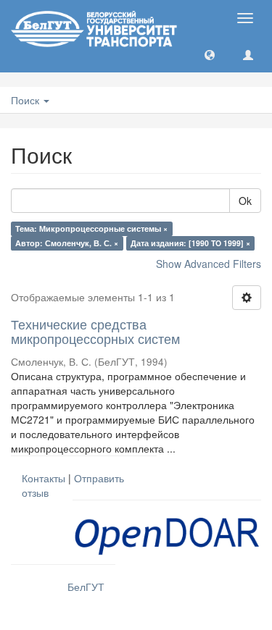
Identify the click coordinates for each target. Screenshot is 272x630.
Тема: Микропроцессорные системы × (91, 228)
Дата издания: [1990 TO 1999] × (190, 243)
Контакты (43, 478)
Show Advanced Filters (208, 263)
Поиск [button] (26, 100)
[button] (210, 54)
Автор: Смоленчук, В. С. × (66, 243)
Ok (245, 200)
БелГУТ (85, 586)
